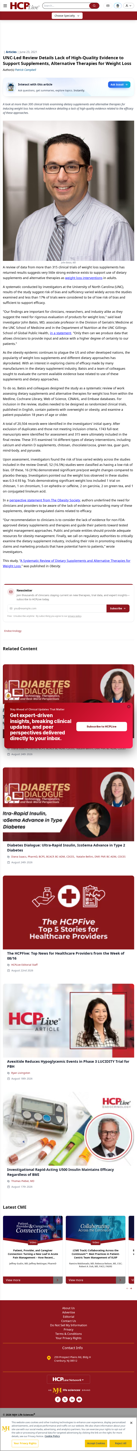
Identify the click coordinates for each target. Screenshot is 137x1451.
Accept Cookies (96, 1443)
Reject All (120, 1443)
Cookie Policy (52, 1436)
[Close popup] (129, 706)
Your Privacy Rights (25, 1443)
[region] (68, 1434)
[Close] (131, 1423)
